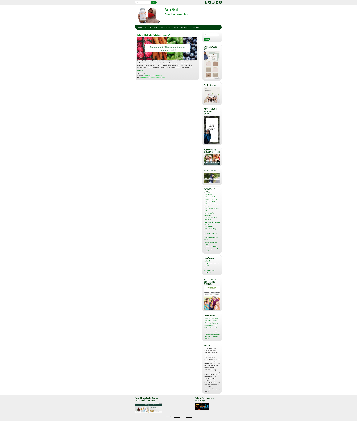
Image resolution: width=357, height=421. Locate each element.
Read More (140, 70)
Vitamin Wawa (208, 268)
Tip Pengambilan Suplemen (155, 75)
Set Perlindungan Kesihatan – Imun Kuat (211, 250)
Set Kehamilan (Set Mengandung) (209, 214)
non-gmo (143, 77)
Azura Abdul (171, 9)
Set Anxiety (207, 211)
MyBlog (140, 27)
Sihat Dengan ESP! (166, 27)
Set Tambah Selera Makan (211, 199)
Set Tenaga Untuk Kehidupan (212, 204)
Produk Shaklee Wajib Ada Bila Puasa (211, 337)
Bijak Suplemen (185, 27)
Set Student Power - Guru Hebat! (211, 234)
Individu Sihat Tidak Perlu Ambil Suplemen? (153, 34)
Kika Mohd (206, 266)
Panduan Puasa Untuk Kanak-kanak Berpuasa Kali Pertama (212, 333)
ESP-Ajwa (196, 27)
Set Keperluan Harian (209, 202)
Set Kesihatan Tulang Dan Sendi (211, 230)
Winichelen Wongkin (209, 270)
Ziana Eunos (207, 272)
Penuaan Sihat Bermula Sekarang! (177, 13)
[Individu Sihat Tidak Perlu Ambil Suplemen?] (167, 48)
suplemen (162, 77)
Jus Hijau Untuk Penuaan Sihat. (210, 328)
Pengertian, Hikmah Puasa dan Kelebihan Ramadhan (211, 320)
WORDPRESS (189, 417)
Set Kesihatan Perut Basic (211, 208)
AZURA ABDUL (177, 417)
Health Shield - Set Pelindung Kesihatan (212, 223)
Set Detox (206, 206)
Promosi (176, 27)
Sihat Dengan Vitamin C (151, 27)
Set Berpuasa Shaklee (210, 197)
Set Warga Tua (208, 195)
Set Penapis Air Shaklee (210, 247)
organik (148, 77)
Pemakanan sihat (155, 77)
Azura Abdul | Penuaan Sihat (211, 263)
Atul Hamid (207, 261)
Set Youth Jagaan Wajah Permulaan (210, 243)
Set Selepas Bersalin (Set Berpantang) (211, 219)
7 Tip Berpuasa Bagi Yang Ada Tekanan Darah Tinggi (211, 324)
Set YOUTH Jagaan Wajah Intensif (211, 239)
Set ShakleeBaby (208, 226)
